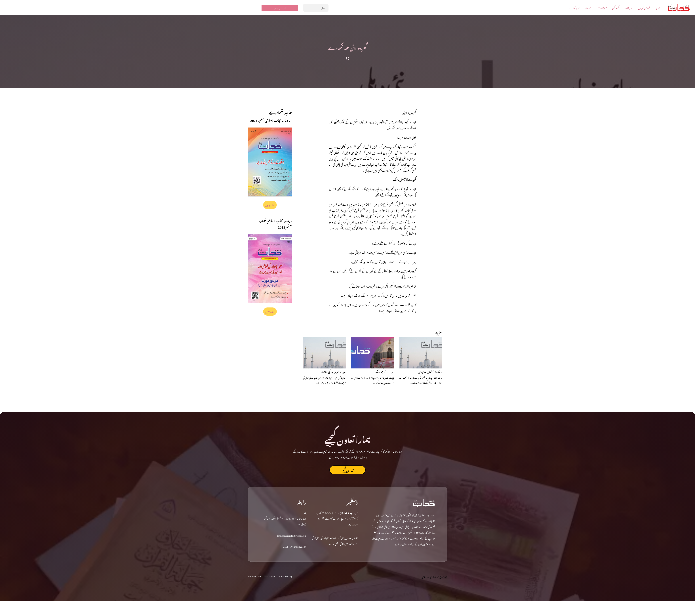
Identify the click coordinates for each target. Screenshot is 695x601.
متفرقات (603, 7)
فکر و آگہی (615, 7)
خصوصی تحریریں (644, 7)
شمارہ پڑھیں (270, 205)
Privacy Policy (285, 576)
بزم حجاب (628, 7)
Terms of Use (254, 576)
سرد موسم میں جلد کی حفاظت (333, 372)
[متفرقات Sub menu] (599, 8)
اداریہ (658, 7)
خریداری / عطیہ (279, 7)
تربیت (587, 7)
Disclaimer (269, 576)
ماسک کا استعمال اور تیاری (430, 372)
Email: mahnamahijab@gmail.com (291, 535)
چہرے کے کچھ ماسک (384, 372)
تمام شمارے (574, 7)
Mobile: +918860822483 (294, 546)
